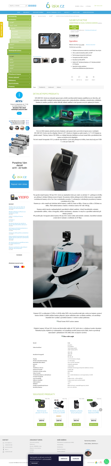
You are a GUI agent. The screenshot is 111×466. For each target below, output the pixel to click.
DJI (10, 71)
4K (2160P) (15, 31)
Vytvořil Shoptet (90, 462)
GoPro (11, 59)
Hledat (26, 6)
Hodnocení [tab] (51, 87)
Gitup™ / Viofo (13, 25)
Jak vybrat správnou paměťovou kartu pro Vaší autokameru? (18, 243)
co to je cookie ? (46, 459)
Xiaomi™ (12, 45)
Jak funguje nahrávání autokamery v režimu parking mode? (18, 228)
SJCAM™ (12, 22)
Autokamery (12, 20)
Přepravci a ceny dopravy (35, 448)
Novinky (31, 452)
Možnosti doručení (90, 45)
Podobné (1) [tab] (42, 87)
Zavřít (78, 74)
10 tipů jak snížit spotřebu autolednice (18, 232)
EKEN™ (11, 68)
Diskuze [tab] (59, 87)
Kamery (13, 28)
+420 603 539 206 (8, 445)
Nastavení (34, 463)
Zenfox (11, 47)
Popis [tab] (34, 87)
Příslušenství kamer (14, 74)
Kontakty (32, 450)
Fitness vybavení (13, 77)
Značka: (75, 32)
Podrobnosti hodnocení (90, 30)
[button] (106, 461)
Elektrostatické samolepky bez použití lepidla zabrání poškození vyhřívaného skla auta (19, 237)
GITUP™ (12, 62)
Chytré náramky (13, 83)
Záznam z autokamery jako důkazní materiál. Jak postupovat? (18, 247)
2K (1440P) (15, 34)
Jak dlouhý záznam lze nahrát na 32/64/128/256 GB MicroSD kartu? (18, 224)
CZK (81, 6)
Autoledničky (12, 17)
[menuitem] (19, 12)
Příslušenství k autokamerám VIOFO (65, 442)
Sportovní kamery (14, 54)
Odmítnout (64, 459)
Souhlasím (76, 459)
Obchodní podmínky (34, 442)
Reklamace (32, 444)
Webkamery (12, 80)
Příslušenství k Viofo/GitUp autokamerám (18, 41)
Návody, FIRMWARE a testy (35, 446)
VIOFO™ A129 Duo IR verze (16, 216)
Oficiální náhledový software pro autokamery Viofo (17, 212)
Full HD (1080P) (16, 37)
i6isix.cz (6, 449)
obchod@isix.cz (8, 442)
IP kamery (11, 87)
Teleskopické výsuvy (14, 51)
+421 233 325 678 (8, 447)
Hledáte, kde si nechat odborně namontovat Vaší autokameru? (17, 207)
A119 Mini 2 (11, 219)
